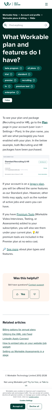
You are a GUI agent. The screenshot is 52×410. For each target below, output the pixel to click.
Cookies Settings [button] (26, 400)
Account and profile (30, 14)
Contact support (36, 284)
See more (12, 249)
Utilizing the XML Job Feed (17, 334)
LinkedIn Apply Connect (16, 338)
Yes (21, 294)
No (35, 294)
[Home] (14, 4)
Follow (7, 100)
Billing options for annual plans (19, 329)
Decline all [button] (34, 406)
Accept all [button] (18, 406)
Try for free (33, 382)
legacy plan (37, 184)
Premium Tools (25, 214)
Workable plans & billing (15, 18)
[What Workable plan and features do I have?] (17, 92)
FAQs (32, 18)
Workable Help (10, 14)
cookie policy (34, 397)
